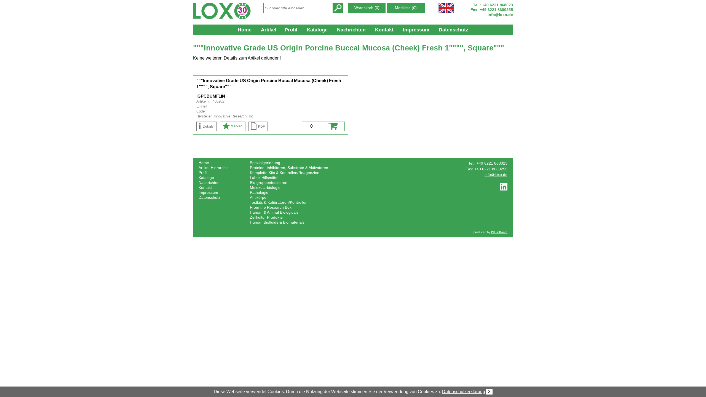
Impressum (416, 30)
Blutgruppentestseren (268, 182)
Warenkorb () (366, 8)
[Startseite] (225, 11)
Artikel (268, 30)
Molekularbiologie (265, 187)
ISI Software (499, 232)
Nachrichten (351, 30)
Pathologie (259, 192)
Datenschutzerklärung (463, 391)
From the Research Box (271, 207)
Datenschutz (453, 30)
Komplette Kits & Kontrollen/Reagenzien (284, 172)
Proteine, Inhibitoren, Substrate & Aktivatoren (289, 167)
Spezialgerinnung (265, 162)
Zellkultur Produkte (266, 217)
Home (245, 30)
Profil (291, 30)
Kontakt (384, 30)
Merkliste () (406, 8)
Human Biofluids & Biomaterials (277, 222)
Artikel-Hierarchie (214, 167)
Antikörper (259, 197)
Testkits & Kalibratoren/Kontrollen (278, 202)
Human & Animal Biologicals (274, 212)
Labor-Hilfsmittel (264, 177)
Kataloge (317, 30)
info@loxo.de (500, 14)
